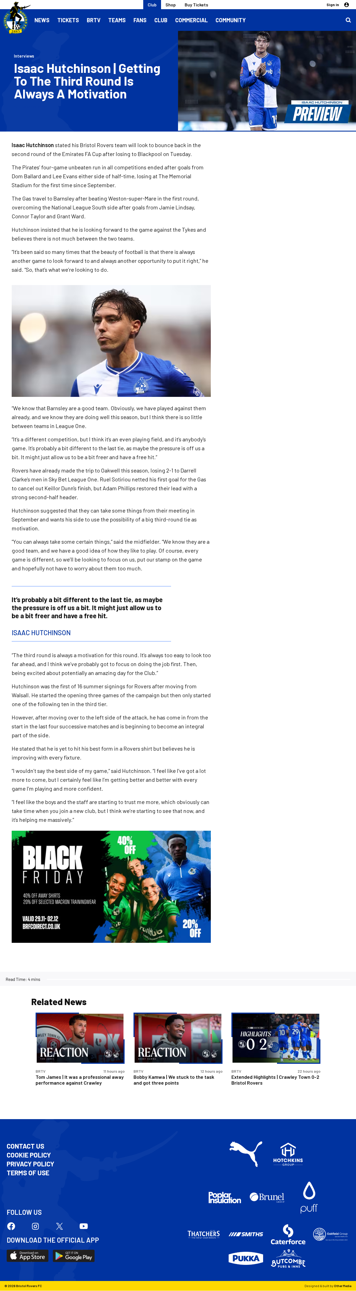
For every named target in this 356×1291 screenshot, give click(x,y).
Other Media (343, 1286)
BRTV (93, 20)
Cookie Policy (29, 1155)
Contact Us (25, 1146)
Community (231, 20)
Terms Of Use (28, 1172)
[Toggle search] (348, 20)
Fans (140, 20)
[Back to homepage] (15, 18)
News (42, 20)
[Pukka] (246, 1258)
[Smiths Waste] (246, 1234)
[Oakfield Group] (330, 1234)
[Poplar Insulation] (224, 1197)
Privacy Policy (30, 1164)
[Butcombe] (288, 1258)
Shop (170, 4)
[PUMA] (246, 1154)
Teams (117, 20)
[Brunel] (267, 1198)
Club (152, 4)
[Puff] (309, 1197)
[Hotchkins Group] (288, 1154)
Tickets (68, 20)
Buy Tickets (196, 4)
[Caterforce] (288, 1234)
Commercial (191, 20)
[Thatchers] (203, 1234)
